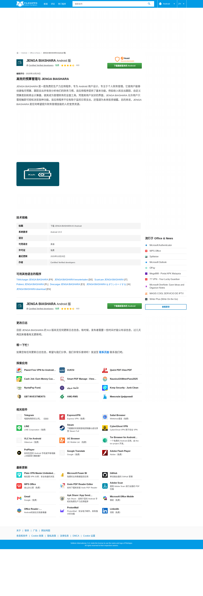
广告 (35, 530)
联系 (27, 530)
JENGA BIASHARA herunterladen (71, 279)
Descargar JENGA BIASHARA (65, 284)
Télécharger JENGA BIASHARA (32, 279)
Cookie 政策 (37, 536)
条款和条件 (21, 536)
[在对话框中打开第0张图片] (37, 174)
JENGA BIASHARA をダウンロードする (106, 284)
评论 (53, 4)
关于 (18, 530)
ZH (179, 4)
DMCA (76, 536)
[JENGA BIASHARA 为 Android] (19, 62)
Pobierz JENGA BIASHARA (30, 284)
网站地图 (45, 530)
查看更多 (166, 307)
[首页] (17, 53)
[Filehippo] (26, 4)
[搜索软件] (149, 4)
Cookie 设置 (89, 536)
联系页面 (104, 352)
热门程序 (62, 4)
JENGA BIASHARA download (31, 289)
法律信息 (64, 536)
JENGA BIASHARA (48, 60)
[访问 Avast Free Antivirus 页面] (124, 59)
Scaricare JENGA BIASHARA (109, 279)
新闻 (46, 4)
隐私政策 (51, 536)
